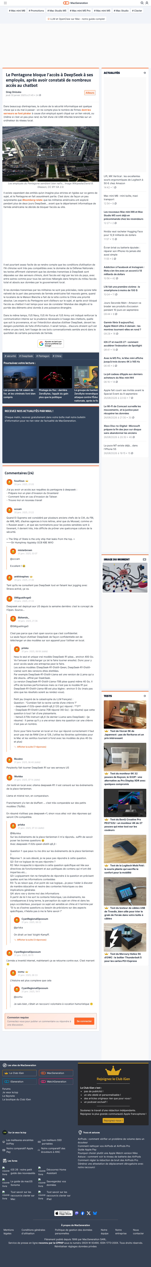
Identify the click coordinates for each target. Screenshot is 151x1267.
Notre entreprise (121, 1231)
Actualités (112, 73)
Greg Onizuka (13, 92)
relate (32, 199)
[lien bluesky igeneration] (95, 1213)
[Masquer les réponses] (7, 558)
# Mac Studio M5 (56, 10)
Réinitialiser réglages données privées (76, 1246)
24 (37, 95)
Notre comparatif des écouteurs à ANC (53, 1150)
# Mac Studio (121, 10)
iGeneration (16, 1081)
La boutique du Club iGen (16, 1099)
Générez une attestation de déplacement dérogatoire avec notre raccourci (110, 1165)
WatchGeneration (56, 1081)
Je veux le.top (10, 1092)
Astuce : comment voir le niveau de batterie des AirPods (109, 1156)
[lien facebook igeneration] (82, 1213)
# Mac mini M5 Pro (80, 10)
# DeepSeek (26, 356)
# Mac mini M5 (102, 10)
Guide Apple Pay (87, 1149)
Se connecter (84, 1021)
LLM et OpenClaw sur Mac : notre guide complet (77, 18)
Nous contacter (138, 1231)
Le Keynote (8, 1095)
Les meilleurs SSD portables (52, 1142)
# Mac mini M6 (17, 10)
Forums (6, 1088)
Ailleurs (90, 92)
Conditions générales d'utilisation (33, 1231)
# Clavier (137, 10)
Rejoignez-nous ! (113, 1120)
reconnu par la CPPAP (51, 1242)
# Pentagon (42, 356)
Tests (108, 696)
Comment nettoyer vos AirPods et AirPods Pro (104, 1146)
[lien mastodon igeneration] (76, 1213)
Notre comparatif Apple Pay (19, 1150)
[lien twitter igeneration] (89, 1213)
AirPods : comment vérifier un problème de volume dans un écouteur (111, 1140)
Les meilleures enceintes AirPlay (19, 1142)
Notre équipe (104, 1231)
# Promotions (36, 10)
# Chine (57, 356)
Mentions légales (9, 1231)
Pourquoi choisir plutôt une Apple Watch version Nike (108, 1153)
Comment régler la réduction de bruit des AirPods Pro (108, 1160)
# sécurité (10, 356)
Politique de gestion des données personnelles (73, 1231)
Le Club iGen (16, 1073)
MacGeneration (55, 1073)
